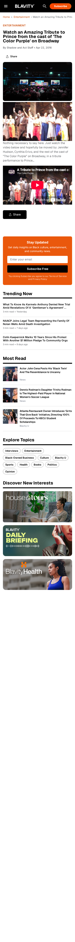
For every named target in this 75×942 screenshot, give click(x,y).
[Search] (45, 6)
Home (6, 17)
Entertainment (22, 17)
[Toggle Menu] (6, 6)
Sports (9, 464)
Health (23, 464)
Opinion (10, 471)
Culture (44, 457)
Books (37, 464)
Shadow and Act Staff (20, 47)
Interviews (11, 450)
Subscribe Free (37, 269)
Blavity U (60, 457)
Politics (52, 464)
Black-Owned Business (19, 457)
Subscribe (60, 6)
